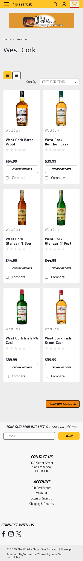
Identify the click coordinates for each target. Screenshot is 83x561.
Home (7, 39)
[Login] (64, 5)
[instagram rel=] (11, 534)
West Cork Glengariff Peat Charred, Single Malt (58, 241)
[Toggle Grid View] (7, 75)
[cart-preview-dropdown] (74, 4)
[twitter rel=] (18, 534)
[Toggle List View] (16, 75)
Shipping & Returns (41, 504)
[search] (55, 5)
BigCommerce (28, 554)
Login (34, 498)
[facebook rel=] (3, 534)
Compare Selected (63, 404)
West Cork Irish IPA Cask (22, 340)
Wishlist (41, 493)
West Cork (23, 39)
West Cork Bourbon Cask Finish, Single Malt (61, 142)
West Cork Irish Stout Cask (58, 340)
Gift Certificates (41, 488)
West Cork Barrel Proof (20, 142)
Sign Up (47, 498)
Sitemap (65, 549)
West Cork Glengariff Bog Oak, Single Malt (19, 241)
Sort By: (31, 82)
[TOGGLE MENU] (6, 4)
